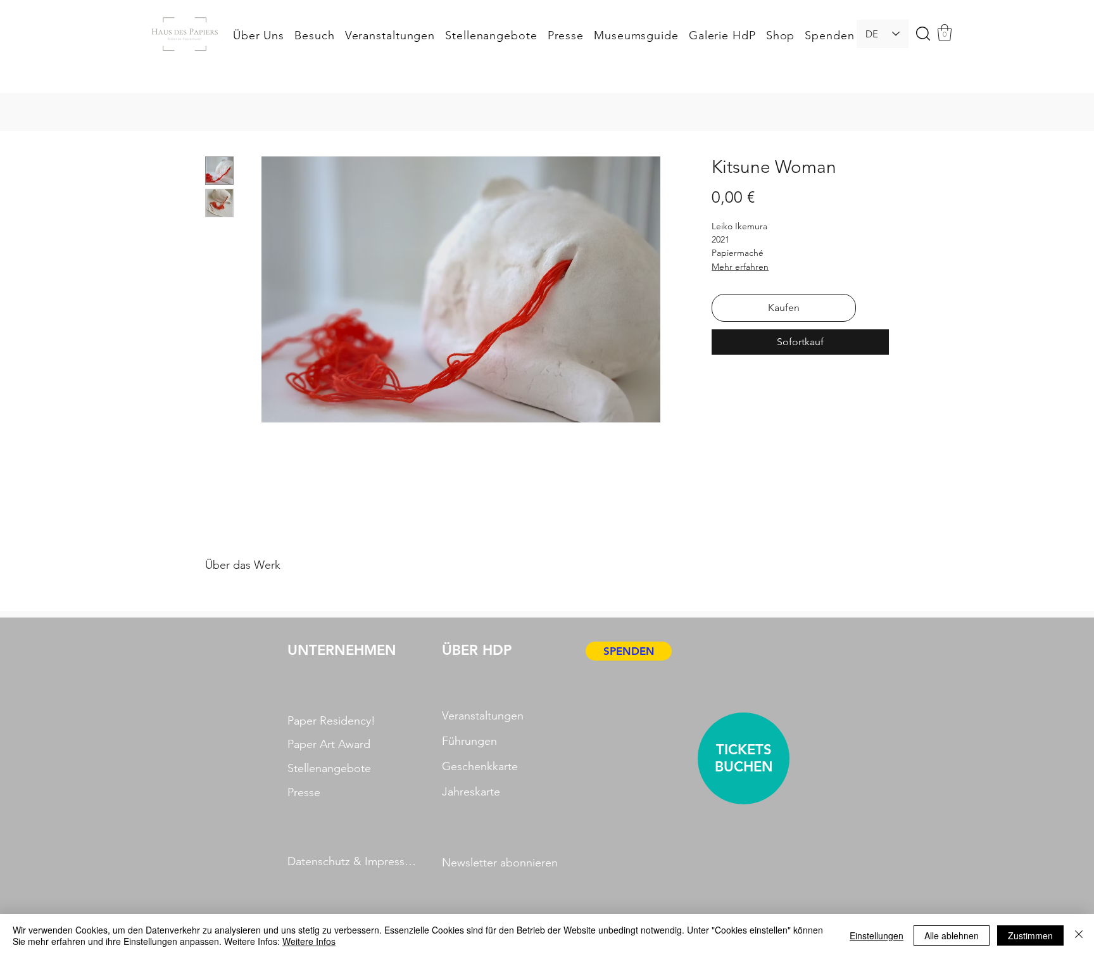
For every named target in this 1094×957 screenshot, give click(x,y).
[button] (795, 262)
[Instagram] (681, 519)
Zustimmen (1030, 935)
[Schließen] (1078, 935)
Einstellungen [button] (876, 935)
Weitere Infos (309, 941)
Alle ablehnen (951, 935)
